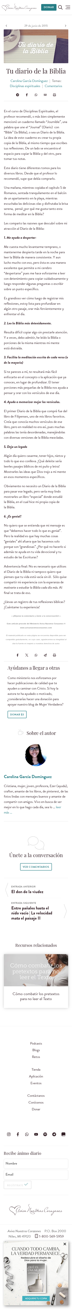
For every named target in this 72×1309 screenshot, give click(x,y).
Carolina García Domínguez (29, 80)
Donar (49, 7)
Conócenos (36, 1102)
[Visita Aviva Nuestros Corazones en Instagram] (9, 1134)
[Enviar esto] (45, 94)
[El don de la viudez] (6, 26)
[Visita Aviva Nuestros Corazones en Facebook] (18, 1134)
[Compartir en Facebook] (26, 94)
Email (9, 1174)
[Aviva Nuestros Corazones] (19, 7)
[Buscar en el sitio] (60, 7)
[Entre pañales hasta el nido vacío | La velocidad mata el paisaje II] (65, 26)
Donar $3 (17, 715)
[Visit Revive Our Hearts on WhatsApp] (27, 1134)
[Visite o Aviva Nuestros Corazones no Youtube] (36, 1134)
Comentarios (53, 86)
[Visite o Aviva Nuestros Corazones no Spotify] (45, 1134)
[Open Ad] (36, 1273)
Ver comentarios (36, 867)
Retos (36, 1056)
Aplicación (36, 1076)
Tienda (36, 1069)
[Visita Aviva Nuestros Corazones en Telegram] (54, 1134)
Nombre (11, 1163)
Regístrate (15, 1185)
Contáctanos (36, 1095)
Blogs (36, 1050)
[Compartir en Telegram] (17, 94)
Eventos (36, 1083)
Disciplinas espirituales (25, 86)
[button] (68, 7)
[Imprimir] (54, 94)
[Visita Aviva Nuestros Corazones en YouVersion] (63, 1134)
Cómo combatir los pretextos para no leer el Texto (36, 996)
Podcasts (36, 1043)
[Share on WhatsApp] (36, 94)
